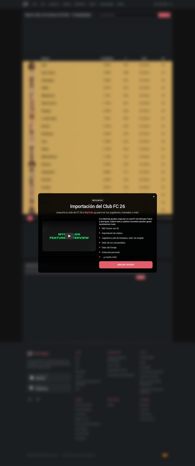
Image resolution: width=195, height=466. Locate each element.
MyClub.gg (91, 212)
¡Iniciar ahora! (125, 264)
